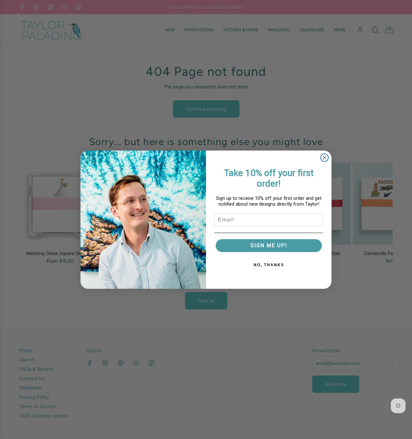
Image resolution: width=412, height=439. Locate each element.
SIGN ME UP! (268, 245)
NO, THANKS (269, 265)
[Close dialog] (324, 157)
